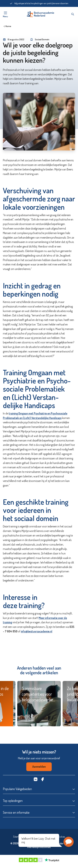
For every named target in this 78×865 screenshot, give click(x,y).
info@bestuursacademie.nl (36, 631)
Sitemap (17, 836)
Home (8, 26)
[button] (68, 842)
